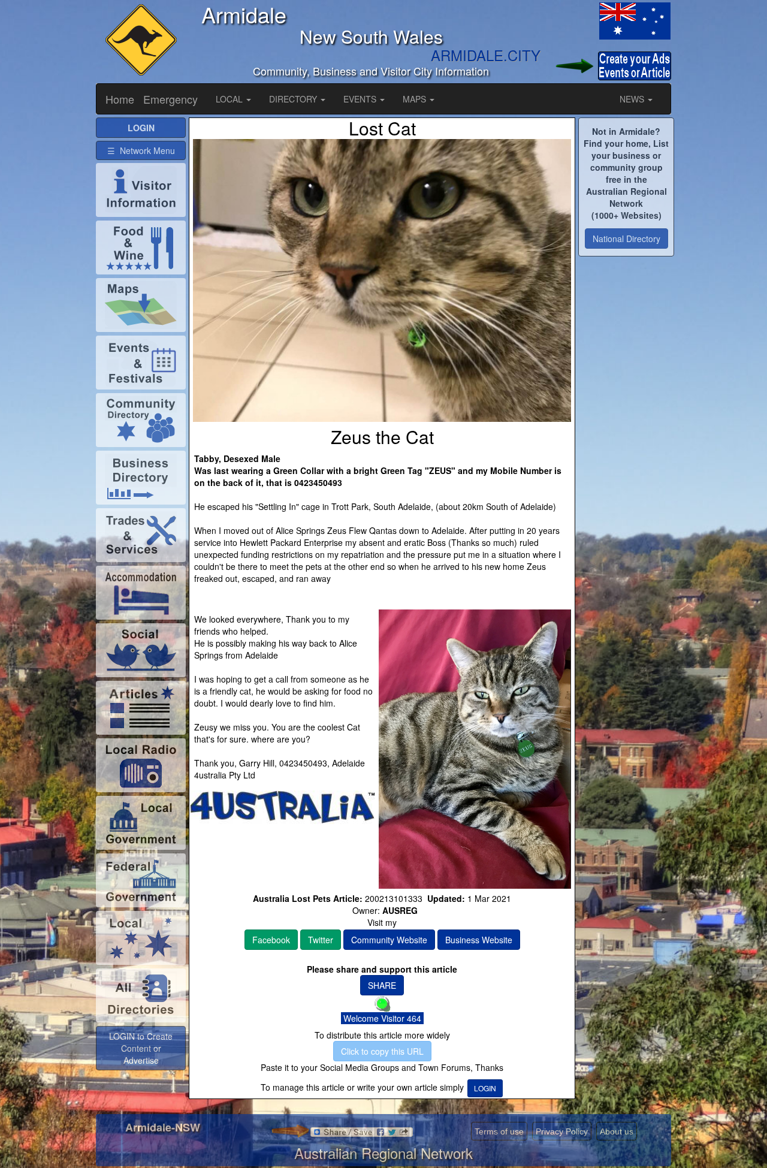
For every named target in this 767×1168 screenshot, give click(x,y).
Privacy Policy (562, 1131)
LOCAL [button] (230, 99)
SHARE (382, 985)
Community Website (389, 940)
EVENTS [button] (361, 99)
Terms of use (499, 1131)
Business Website (478, 940)
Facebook (271, 940)
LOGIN (485, 1088)
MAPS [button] (415, 99)
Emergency (170, 99)
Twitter (320, 940)
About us (616, 1131)
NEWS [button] (633, 99)
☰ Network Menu (141, 150)
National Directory (626, 239)
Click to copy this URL (382, 1051)
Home (119, 99)
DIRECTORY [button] (294, 99)
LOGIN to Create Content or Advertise (141, 1048)
